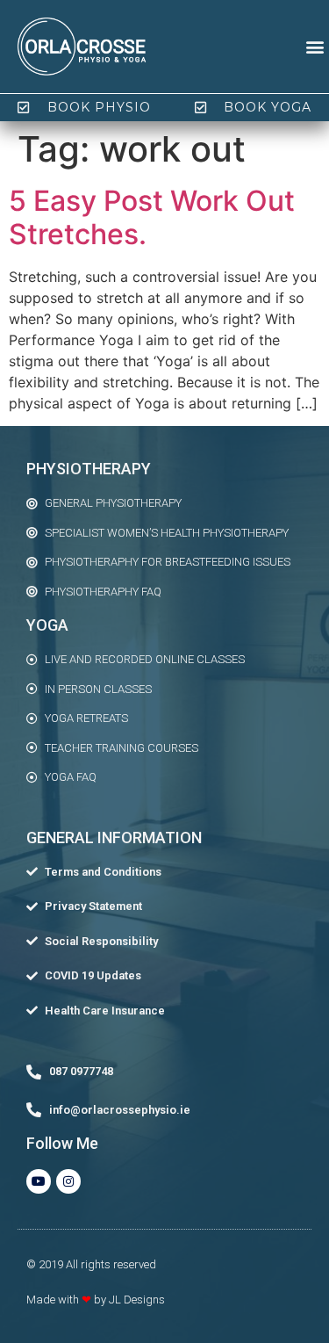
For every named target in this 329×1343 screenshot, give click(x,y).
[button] (314, 46)
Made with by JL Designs (95, 1299)
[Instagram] (68, 1181)
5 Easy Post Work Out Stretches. (152, 217)
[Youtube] (38, 1181)
